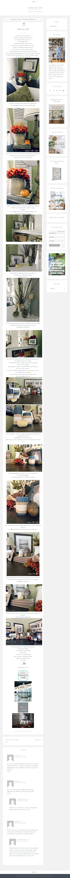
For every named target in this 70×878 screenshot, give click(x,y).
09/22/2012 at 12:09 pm (20, 756)
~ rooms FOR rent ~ (22, 799)
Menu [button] (36, 1)
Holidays (27, 731)
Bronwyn (17, 821)
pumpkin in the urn (19, 359)
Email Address (53, 233)
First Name (51, 237)
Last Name (51, 240)
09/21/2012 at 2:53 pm (22, 841)
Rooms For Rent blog (35, 9)
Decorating (22, 731)
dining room (23, 37)
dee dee (17, 781)
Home (30, 731)
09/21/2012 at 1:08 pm (20, 782)
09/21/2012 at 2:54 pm (22, 800)
